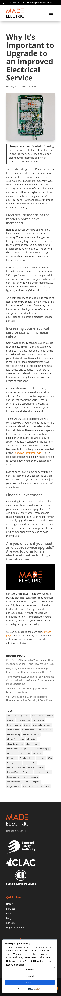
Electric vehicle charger (17, 748)
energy (22, 753)
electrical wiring (13, 734)
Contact (10, 922)
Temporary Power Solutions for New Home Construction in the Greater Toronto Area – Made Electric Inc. (30, 680)
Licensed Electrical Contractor (19, 772)
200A (9, 715)
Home (9, 904)
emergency (12, 753)
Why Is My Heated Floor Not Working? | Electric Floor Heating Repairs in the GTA (28, 670)
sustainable (28, 786)
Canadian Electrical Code (27, 453)
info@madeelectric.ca (41, 2)
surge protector (13, 786)
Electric (27, 725)
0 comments (29, 86)
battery (50, 715)
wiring (47, 786)
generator (41, 758)
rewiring (25, 777)
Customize (29, 969)
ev (29, 753)
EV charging (12, 758)
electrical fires (13, 729)
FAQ (8, 913)
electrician (31, 739)
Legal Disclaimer (15, 927)
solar (26, 781)
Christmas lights (23, 720)
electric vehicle (32, 744)
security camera (14, 781)
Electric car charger (31, 734)
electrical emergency (41, 725)
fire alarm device (27, 758)
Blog (8, 918)
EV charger (37, 753)
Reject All (30, 976)
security (34, 777)
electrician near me (15, 744)
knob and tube (29, 763)
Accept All (29, 982)
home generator (14, 763)
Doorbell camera (14, 725)
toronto (39, 786)
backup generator (22, 715)
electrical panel (28, 729)
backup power (38, 715)
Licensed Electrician (43, 772)
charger (10, 720)
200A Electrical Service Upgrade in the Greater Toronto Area (27, 690)
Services (10, 908)
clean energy (38, 720)
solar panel (35, 781)
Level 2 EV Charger (36, 767)
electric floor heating (15, 739)
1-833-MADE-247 (15, 2)
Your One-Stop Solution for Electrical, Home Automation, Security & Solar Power (29, 698)
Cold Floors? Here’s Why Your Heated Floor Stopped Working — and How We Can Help (30, 662)
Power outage (13, 777)
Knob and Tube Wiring (16, 767)
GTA (50, 758)
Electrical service (44, 729)
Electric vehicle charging (39, 748)
